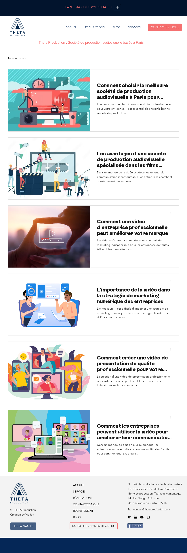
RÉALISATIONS (83, 498)
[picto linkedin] (135, 517)
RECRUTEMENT (83, 510)
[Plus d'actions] (172, 77)
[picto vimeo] (129, 517)
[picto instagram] (148, 517)
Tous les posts (17, 58)
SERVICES (79, 491)
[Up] (117, 7)
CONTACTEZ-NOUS (85, 504)
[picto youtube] (142, 517)
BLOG (77, 517)
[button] (134, 27)
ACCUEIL (79, 485)
